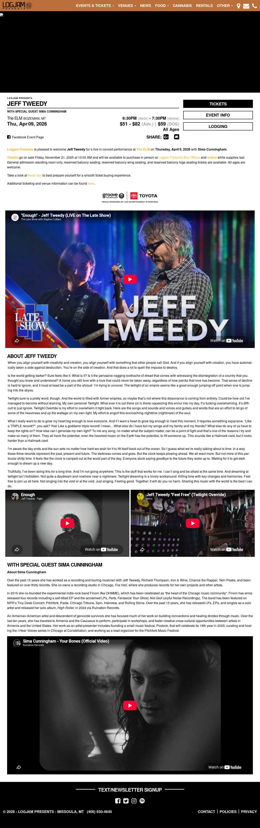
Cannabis (182, 5)
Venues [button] (126, 5)
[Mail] (246, 5)
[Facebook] (117, 800)
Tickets (218, 104)
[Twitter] (126, 800)
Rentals (204, 5)
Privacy (249, 811)
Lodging (218, 126)
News (145, 5)
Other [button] (224, 5)
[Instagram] (134, 800)
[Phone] (254, 5)
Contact (206, 811)
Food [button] (161, 5)
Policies (228, 811)
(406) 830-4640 (99, 811)
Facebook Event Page (27, 137)
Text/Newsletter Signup (130, 789)
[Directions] (238, 5)
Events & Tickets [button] (94, 5)
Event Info (218, 115)
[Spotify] (142, 800)
